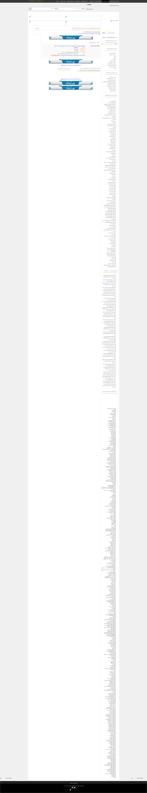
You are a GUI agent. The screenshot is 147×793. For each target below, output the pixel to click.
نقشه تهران (91, 1)
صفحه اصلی (116, 13)
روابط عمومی (77, 1)
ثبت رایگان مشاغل (84, 1)
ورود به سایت (62, 1)
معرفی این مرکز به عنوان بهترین (67, 55)
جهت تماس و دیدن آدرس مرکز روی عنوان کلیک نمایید (68, 53)
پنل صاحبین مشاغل (70, 1)
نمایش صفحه (82, 55)
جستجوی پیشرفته (89, 8)
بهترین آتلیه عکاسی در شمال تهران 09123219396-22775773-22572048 (69, 46)
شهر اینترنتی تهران (73, 783)
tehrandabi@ (107, 29)
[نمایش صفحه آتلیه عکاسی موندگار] (94, 45)
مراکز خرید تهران (98, 1)
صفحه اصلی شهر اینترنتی (114, 1)
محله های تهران (105, 1)
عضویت (57, 1)
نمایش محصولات (76, 55)
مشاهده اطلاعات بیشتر (55, 55)
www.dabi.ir (69, 785)
